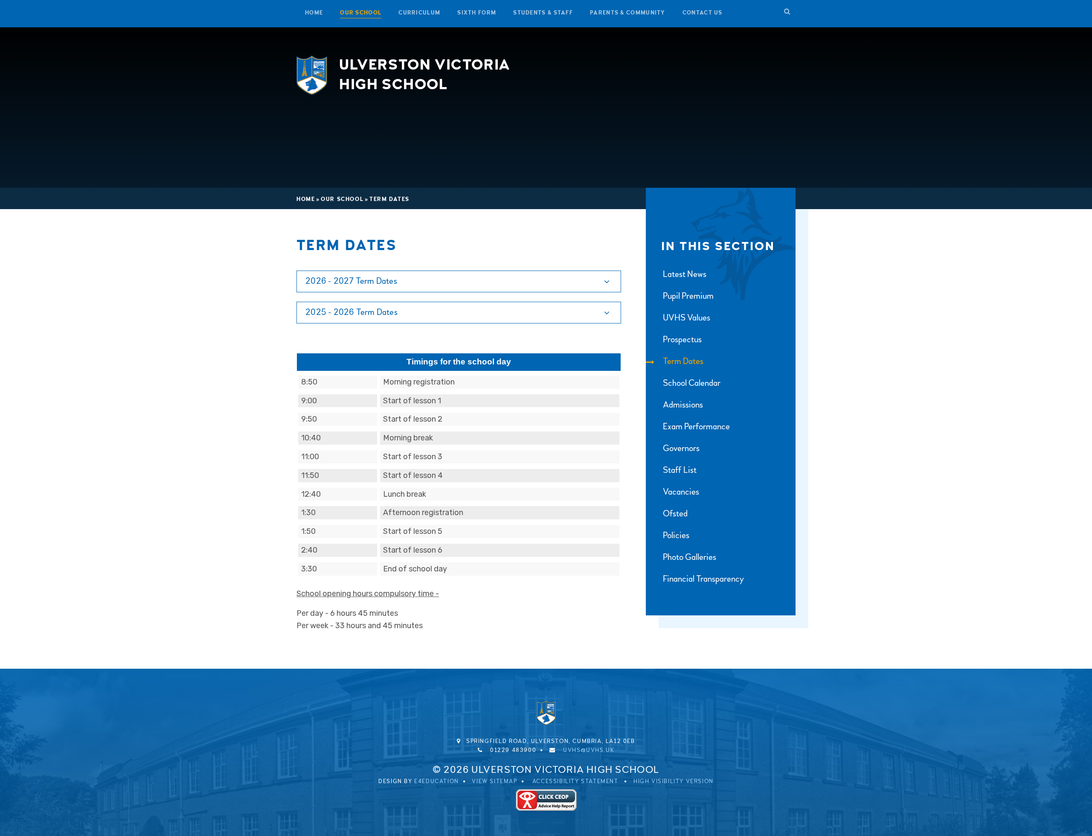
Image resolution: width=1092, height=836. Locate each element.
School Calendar (691, 383)
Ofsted (675, 513)
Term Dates (389, 199)
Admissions (683, 404)
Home (305, 199)
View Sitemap (494, 781)
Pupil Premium (688, 296)
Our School (342, 199)
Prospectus (682, 339)
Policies (676, 535)
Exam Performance (696, 426)
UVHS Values (686, 317)
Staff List (680, 470)
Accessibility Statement (575, 781)
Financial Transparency (703, 579)
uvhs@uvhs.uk (588, 750)
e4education (436, 781)
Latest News (684, 274)
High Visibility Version (673, 781)
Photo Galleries (689, 557)
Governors (681, 448)
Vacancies (681, 491)
